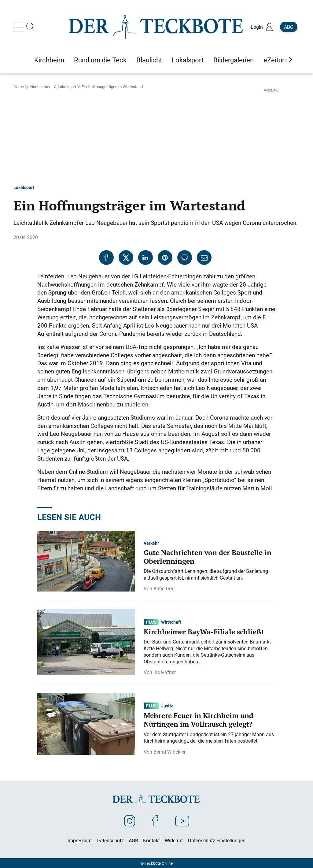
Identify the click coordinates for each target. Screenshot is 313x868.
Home (18, 86)
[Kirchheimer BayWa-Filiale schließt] (86, 641)
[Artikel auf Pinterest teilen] (165, 257)
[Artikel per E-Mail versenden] (204, 257)
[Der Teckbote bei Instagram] (129, 820)
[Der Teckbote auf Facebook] (155, 820)
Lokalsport (67, 86)
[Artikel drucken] (184, 257)
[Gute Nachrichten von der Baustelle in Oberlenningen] (86, 560)
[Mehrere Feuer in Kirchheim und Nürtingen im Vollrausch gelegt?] (86, 723)
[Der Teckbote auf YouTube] (182, 820)
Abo (288, 27)
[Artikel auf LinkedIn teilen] (145, 257)
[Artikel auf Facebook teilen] (106, 257)
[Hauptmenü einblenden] (19, 27)
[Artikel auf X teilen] (126, 257)
